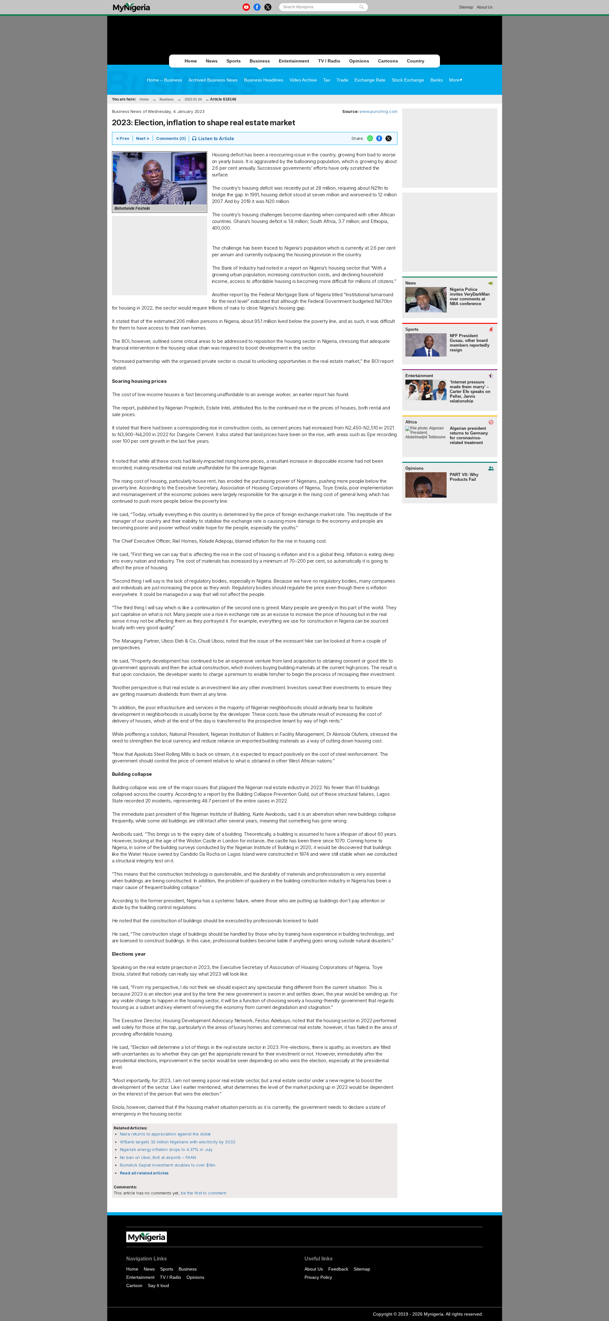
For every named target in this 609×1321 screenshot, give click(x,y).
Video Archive (303, 79)
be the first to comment (203, 1192)
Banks (436, 79)
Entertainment (294, 60)
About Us (485, 7)
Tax (326, 79)
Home (191, 60)
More (454, 79)
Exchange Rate (370, 79)
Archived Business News (213, 79)
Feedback (338, 1269)
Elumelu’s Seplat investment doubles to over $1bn (168, 1164)
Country (415, 60)
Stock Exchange (408, 79)
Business (260, 60)
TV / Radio (329, 60)
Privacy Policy (318, 1277)
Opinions (359, 60)
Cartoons (388, 60)
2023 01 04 (193, 99)
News (212, 60)
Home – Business (164, 79)
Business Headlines (263, 79)
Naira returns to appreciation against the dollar (165, 1133)
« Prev (122, 138)
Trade (342, 79)
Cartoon (134, 1285)
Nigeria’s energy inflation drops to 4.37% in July (166, 1149)
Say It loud (158, 1285)
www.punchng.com (378, 111)
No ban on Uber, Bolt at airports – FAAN (158, 1157)
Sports (233, 60)
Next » (142, 138)
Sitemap (466, 7)
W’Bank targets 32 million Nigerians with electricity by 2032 (177, 1141)
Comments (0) (171, 138)
